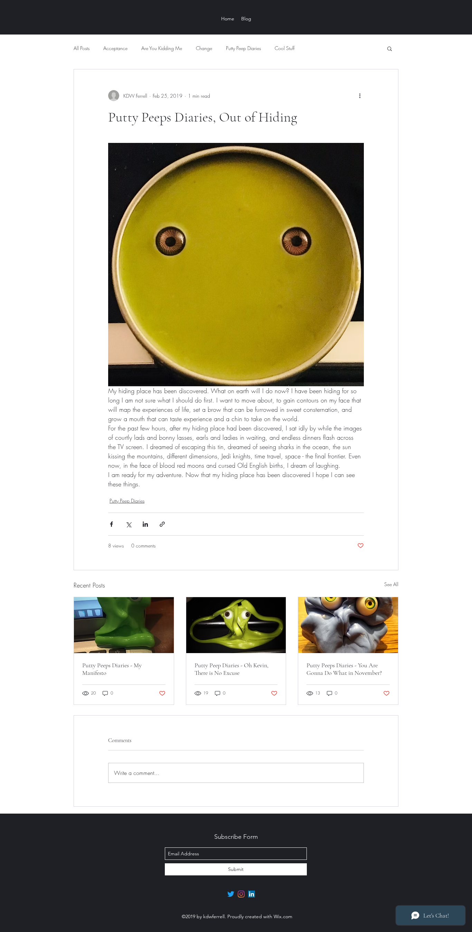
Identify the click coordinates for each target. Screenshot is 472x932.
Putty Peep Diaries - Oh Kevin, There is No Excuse (231, 669)
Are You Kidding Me (161, 48)
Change (204, 48)
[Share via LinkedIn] (145, 524)
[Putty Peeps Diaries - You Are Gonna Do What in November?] (348, 625)
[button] (389, 48)
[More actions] (360, 95)
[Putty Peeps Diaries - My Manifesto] (124, 625)
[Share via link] (162, 524)
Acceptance (115, 48)
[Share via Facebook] (111, 524)
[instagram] (241, 894)
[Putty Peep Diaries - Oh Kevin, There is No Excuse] (236, 625)
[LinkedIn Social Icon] (251, 894)
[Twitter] (230, 894)
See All (391, 584)
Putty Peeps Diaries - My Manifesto (112, 669)
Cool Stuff (284, 48)
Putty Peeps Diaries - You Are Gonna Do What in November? (344, 669)
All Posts (81, 48)
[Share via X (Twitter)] (128, 524)
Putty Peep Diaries (243, 48)
